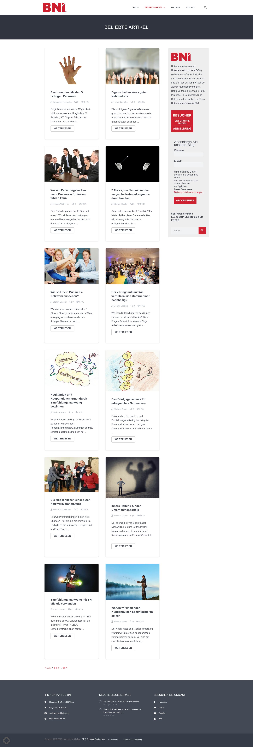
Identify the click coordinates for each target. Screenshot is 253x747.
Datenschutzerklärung (133, 739)
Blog (135, 7)
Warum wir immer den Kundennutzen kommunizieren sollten (132, 611)
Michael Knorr (59, 412)
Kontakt (190, 7)
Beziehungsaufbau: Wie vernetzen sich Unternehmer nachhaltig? (130, 296)
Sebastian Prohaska (62, 102)
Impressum (113, 739)
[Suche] (202, 230)
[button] (205, 7)
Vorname (179, 150)
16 (64, 667)
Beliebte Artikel (153, 7)
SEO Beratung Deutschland (93, 739)
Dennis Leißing (121, 306)
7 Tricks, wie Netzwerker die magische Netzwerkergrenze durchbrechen (130, 194)
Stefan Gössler (121, 204)
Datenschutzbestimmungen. (188, 192)
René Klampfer (121, 102)
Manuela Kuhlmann (62, 509)
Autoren (175, 7)
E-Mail (178, 161)
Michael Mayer (121, 515)
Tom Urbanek (59, 609)
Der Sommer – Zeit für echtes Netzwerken (121, 701)
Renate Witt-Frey (61, 204)
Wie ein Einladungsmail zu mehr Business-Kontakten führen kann (68, 194)
